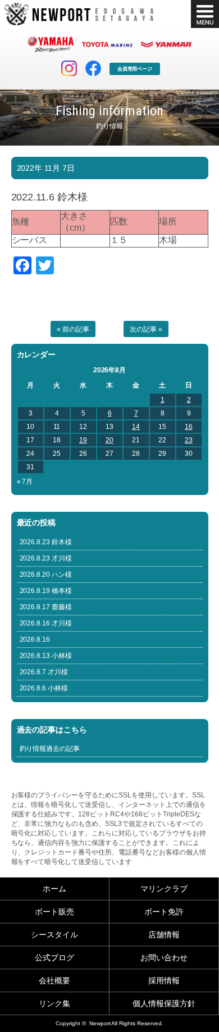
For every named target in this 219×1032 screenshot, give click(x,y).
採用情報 (164, 980)
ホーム (54, 888)
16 (189, 427)
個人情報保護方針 (164, 1003)
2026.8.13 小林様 (46, 656)
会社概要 (54, 980)
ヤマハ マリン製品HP (51, 44)
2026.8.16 (35, 639)
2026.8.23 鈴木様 (46, 542)
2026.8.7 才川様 (44, 672)
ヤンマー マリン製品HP (166, 44)
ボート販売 (54, 911)
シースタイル (54, 934)
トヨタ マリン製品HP (107, 44)
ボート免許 (164, 911)
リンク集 (54, 1003)
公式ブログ (54, 957)
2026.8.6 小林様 (44, 688)
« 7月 (25, 481)
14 (136, 427)
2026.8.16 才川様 (46, 623)
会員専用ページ (135, 69)
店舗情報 (164, 934)
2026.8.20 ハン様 (46, 574)
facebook (93, 68)
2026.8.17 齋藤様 (46, 607)
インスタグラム (69, 68)
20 (109, 440)
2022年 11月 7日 (46, 168)
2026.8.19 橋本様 (46, 591)
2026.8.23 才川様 (46, 558)
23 (189, 440)
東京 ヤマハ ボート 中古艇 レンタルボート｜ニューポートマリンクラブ (78, 14)
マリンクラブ (164, 888)
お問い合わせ (164, 957)
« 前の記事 (73, 329)
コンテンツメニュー (205, 14)
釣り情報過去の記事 (50, 749)
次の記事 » (146, 329)
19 (83, 440)
